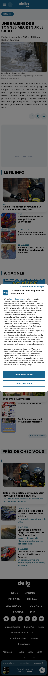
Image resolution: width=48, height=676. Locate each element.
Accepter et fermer (24, 374)
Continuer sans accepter (32, 286)
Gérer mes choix (24, 383)
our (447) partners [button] (16, 299)
